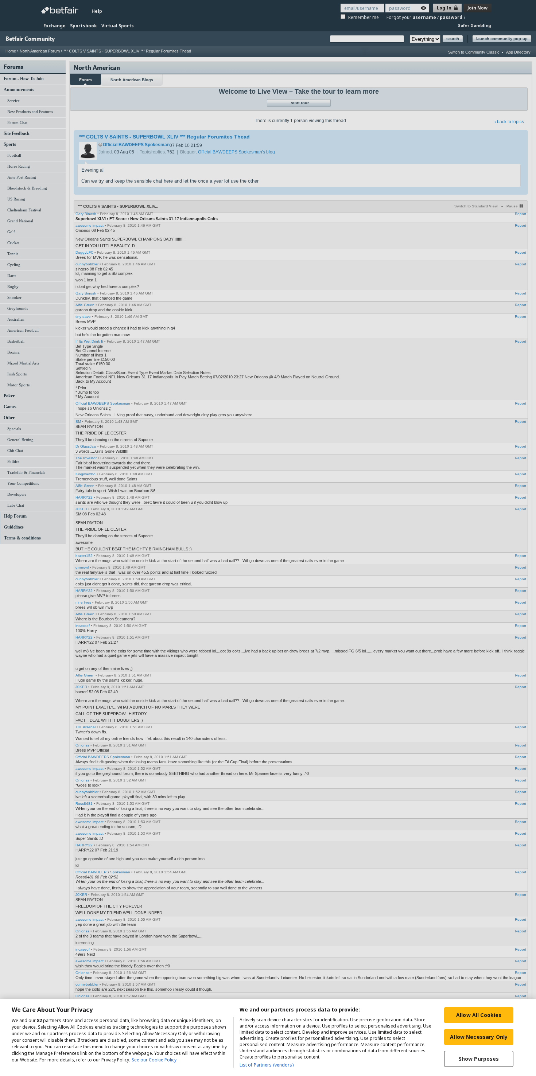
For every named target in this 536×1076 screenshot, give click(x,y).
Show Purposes (479, 1058)
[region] (268, 1037)
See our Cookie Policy (154, 1060)
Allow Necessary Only (479, 1036)
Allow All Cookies (478, 1014)
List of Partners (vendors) (267, 1065)
